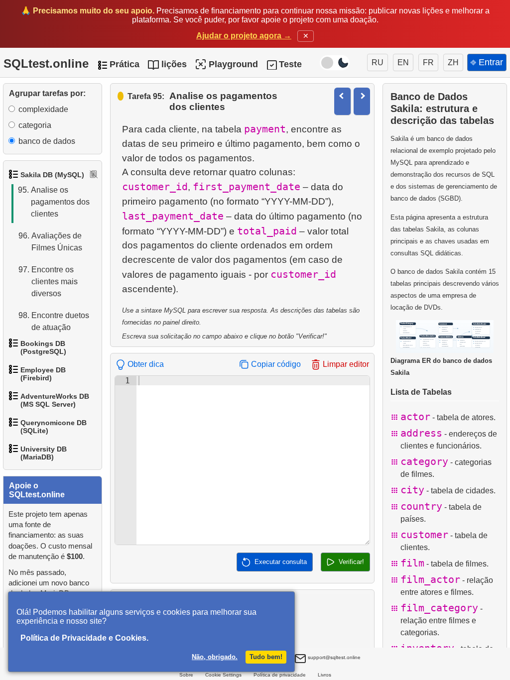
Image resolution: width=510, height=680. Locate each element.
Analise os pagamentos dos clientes (54, 202)
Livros (324, 675)
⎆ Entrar (487, 62)
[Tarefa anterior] (342, 101)
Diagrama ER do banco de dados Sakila (441, 366)
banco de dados (46, 141)
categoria (34, 125)
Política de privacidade (280, 675)
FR (428, 62)
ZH (453, 62)
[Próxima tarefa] (362, 101)
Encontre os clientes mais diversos (48, 281)
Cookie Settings (223, 675)
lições (174, 64)
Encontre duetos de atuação (53, 321)
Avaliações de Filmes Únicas (50, 241)
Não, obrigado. (215, 657)
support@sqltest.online (333, 657)
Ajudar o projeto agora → (243, 35)
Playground (233, 64)
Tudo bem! (266, 657)
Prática (124, 64)
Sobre (186, 675)
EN (403, 62)
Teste (290, 64)
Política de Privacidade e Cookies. (84, 638)
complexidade (43, 109)
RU (377, 62)
